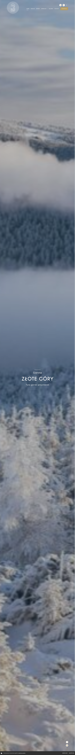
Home (28, 8)
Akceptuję (71, 753)
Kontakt (56, 8)
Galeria (51, 8)
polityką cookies (22, 753)
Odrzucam (64, 753)
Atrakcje (43, 8)
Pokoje (33, 8)
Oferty (38, 8)
